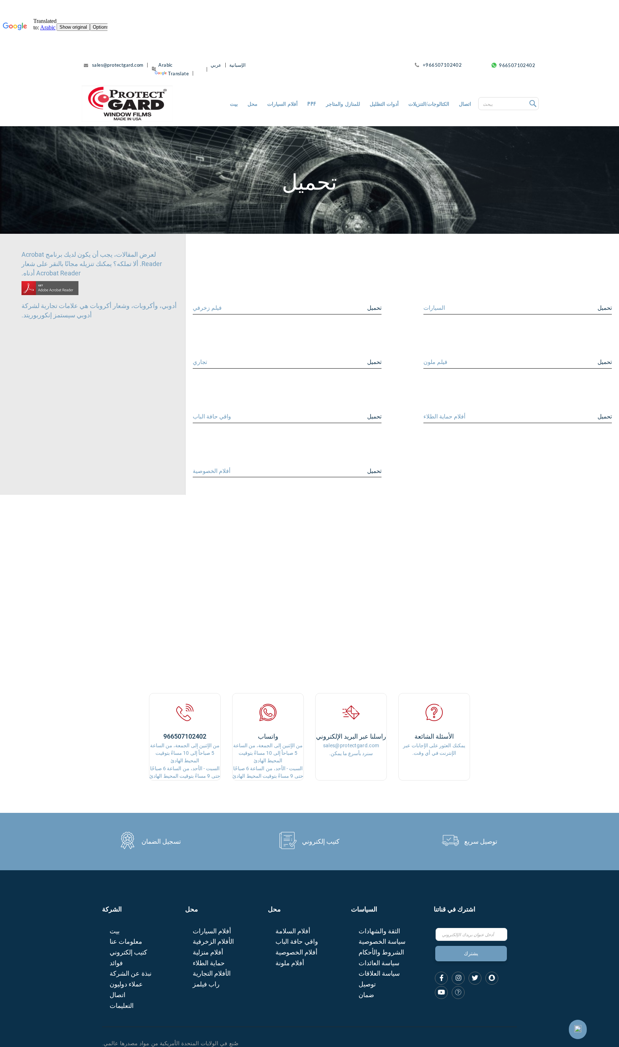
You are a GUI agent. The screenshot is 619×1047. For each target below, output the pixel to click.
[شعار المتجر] (127, 104)
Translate (178, 73)
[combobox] (508, 103)
